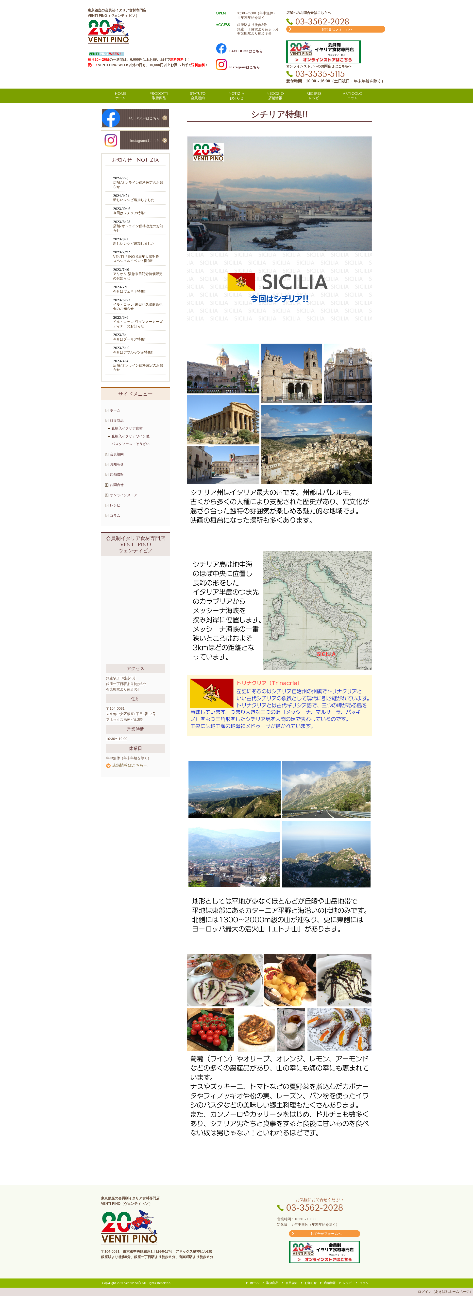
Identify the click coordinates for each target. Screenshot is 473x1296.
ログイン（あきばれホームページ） (445, 1292)
